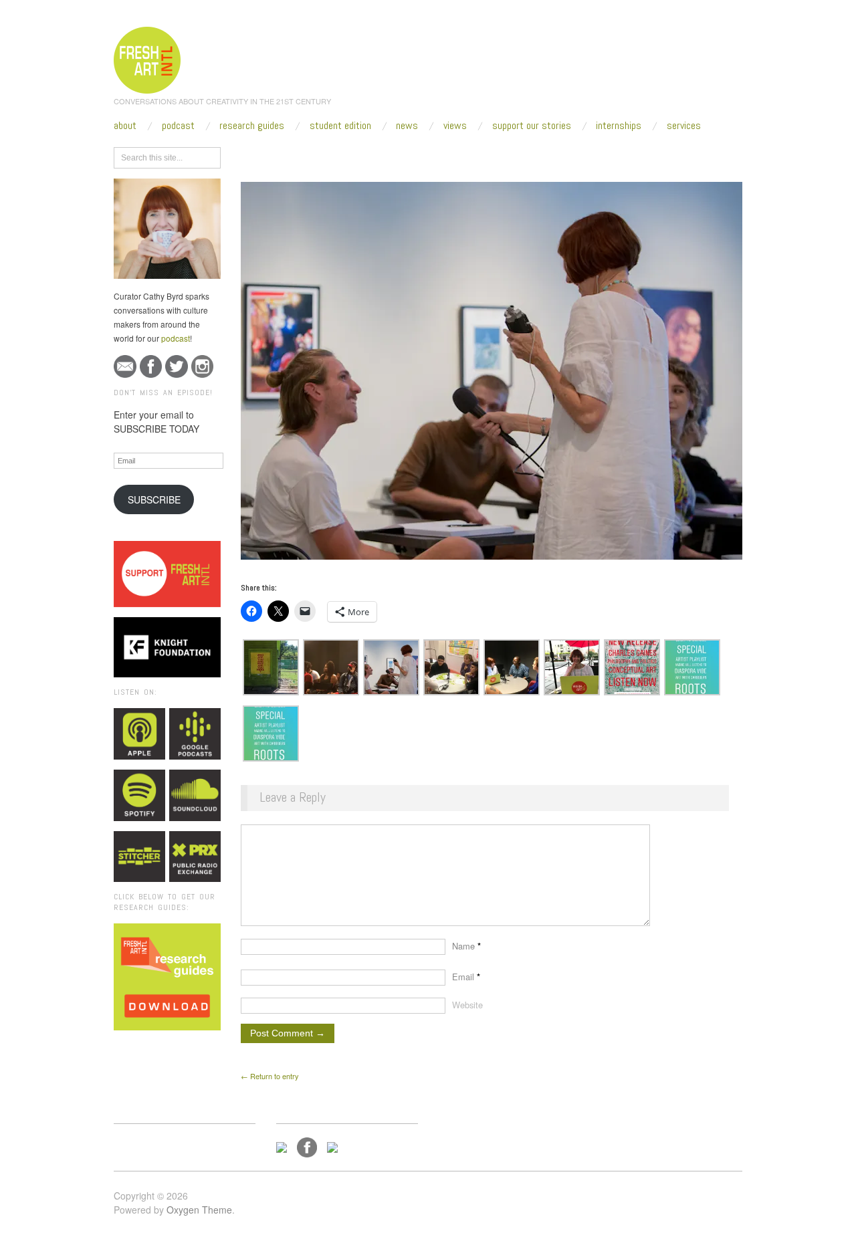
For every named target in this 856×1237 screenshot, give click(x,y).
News (407, 125)
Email (466, 976)
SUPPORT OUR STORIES (531, 125)
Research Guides (251, 125)
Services (684, 125)
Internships (618, 125)
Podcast (178, 125)
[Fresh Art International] (147, 58)
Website (467, 1004)
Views (455, 125)
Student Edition (340, 125)
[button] (271, 667)
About (125, 125)
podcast (175, 338)
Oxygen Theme (199, 1209)
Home (292, 155)
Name (466, 945)
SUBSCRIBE (154, 499)
